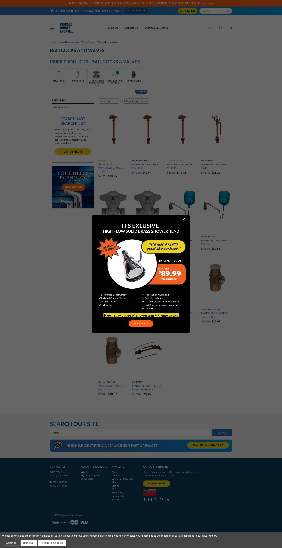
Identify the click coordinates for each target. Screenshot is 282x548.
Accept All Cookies (52, 543)
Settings (11, 543)
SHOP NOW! (141, 323)
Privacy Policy (209, 535)
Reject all (28, 543)
